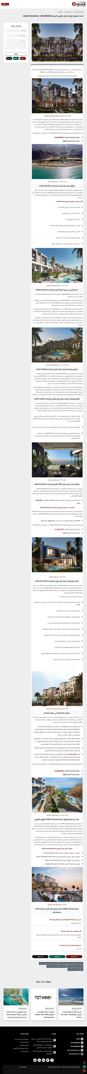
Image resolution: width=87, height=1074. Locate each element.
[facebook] (52, 1060)
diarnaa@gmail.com (73, 1050)
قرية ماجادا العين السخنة (52, 365)
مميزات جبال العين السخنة (75, 966)
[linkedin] (43, 1060)
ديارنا (72, 76)
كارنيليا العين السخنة (53, 480)
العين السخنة (41, 76)
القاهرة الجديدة (24, 1042)
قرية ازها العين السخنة (52, 815)
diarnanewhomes (74, 1054)
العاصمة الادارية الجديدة (21, 1039)
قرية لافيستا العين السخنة (54, 285)
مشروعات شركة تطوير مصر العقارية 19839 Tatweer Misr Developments (44, 1015)
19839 (4, 4)
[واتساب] (84, 1066)
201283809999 (75, 1042)
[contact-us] (84, 1070)
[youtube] (35, 1060)
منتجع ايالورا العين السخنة (55, 904)
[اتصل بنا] (84, 1062)
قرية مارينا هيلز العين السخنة (54, 708)
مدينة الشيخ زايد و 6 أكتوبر (20, 1048)
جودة (21, 1067)
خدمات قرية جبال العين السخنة (48, 963)
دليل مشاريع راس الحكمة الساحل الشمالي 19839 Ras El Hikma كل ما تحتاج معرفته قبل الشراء (16, 1015)
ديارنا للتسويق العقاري (54, 1067)
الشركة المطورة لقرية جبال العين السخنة (70, 963)
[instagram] (39, 1060)
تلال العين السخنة (53, 577)
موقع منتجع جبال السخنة (75, 969)
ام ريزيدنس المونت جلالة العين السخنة (54, 116)
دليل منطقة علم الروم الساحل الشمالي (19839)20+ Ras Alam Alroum (71, 1015)
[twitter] (47, 1060)
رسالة (39, 956)
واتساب (56, 956)
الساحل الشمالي (23, 1045)
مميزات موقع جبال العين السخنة (56, 966)
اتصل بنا (73, 956)
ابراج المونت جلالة (53, 181)
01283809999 (59, 137)
